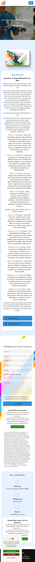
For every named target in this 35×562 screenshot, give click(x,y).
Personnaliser (11, 558)
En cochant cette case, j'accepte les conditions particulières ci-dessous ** (17, 398)
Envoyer (19, 404)
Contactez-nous (13, 324)
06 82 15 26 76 (17, 501)
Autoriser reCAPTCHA (18, 426)
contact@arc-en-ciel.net (17, 514)
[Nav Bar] (31, 3)
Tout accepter (11, 551)
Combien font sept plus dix (12, 374)
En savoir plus (13, 318)
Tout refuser (11, 554)
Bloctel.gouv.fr (7, 465)
